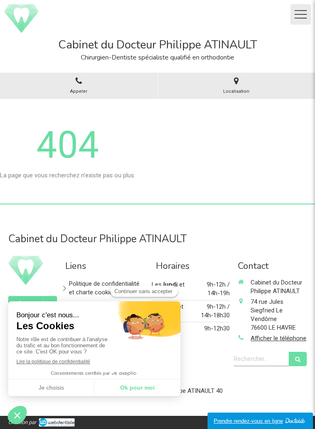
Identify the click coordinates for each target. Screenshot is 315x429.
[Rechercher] (298, 359)
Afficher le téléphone (278, 338)
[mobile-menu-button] (300, 14)
